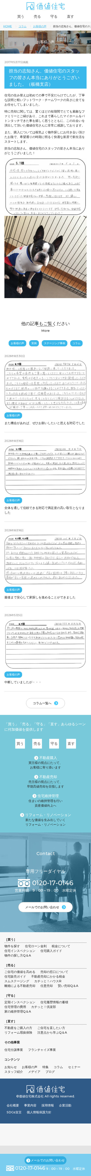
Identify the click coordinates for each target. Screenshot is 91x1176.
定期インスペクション (19, 1002)
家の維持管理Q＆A (17, 1011)
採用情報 (48, 1105)
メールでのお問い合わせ (48, 1160)
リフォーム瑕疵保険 (18, 1032)
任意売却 (46, 986)
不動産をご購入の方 (18, 1028)
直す (70, 16)
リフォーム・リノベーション (48, 815)
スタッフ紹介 (13, 1072)
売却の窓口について (54, 972)
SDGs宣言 (14, 1112)
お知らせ (10, 1067)
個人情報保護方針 (39, 1112)
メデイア (34, 1072)
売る (37, 16)
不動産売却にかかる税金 (48, 976)
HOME (7, 26)
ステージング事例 (54, 343)
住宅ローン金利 (36, 946)
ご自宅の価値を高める (19, 972)
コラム (23, 26)
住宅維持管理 (48, 796)
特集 (45, 1067)
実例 (34, 343)
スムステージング (16, 981)
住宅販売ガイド (15, 976)
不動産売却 (48, 777)
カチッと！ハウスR (47, 981)
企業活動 (65, 1105)
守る (53, 16)
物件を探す (12, 946)
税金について (61, 946)
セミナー (74, 1067)
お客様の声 (39, 26)
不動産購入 (48, 758)
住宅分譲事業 (13, 1050)
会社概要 (13, 1105)
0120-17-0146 (30, 1168)
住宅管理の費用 (15, 1007)
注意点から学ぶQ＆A (52, 1032)
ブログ (50, 1072)
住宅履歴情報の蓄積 (54, 1002)
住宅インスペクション (19, 951)
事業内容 (30, 1105)
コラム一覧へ (42, 703)
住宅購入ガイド (51, 951)
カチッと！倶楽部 (43, 1007)
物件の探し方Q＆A (17, 955)
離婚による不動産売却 (19, 986)
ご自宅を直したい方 (51, 1028)
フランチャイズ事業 (42, 1050)
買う (20, 16)
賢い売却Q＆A (68, 986)
